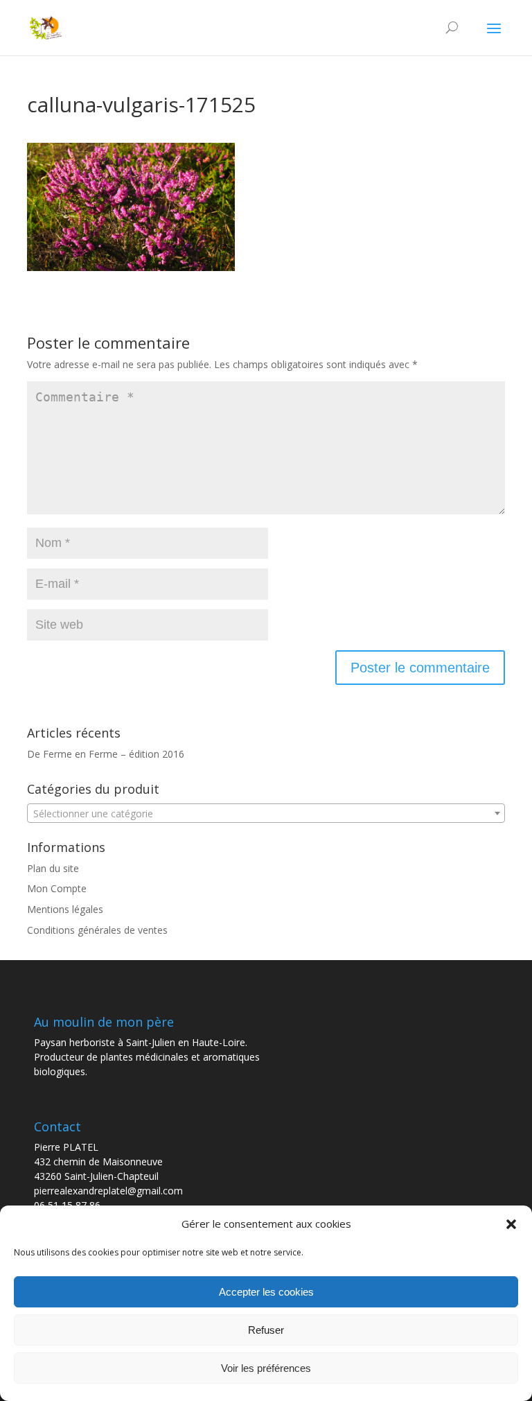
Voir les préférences (266, 1368)
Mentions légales (65, 909)
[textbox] (266, 814)
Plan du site (53, 868)
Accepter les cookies (266, 1292)
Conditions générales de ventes (97, 930)
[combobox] (266, 813)
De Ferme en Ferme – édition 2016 (105, 753)
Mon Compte (57, 888)
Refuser (266, 1330)
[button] (511, 1224)
